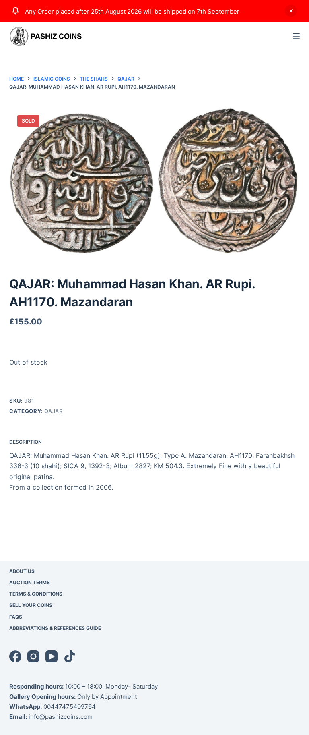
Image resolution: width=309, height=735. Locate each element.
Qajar (53, 411)
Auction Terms (29, 582)
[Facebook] (15, 656)
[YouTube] (51, 656)
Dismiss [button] (291, 11)
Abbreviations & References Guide (55, 628)
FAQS (15, 617)
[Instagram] (33, 656)
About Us (22, 571)
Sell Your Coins (30, 605)
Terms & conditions (35, 594)
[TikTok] (70, 656)
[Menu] (296, 36)
